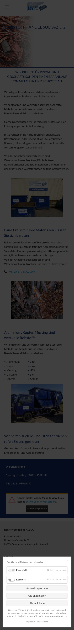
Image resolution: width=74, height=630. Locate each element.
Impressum (30, 622)
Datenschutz (42, 622)
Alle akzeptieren (37, 595)
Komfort (20, 579)
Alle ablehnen (37, 603)
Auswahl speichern (37, 588)
